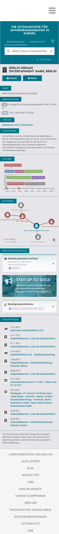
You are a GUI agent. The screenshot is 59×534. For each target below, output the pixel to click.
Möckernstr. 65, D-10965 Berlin (17, 125)
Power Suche (37, 42)
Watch (33, 78)
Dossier (13, 78)
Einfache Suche (16, 42)
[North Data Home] (20, 10)
